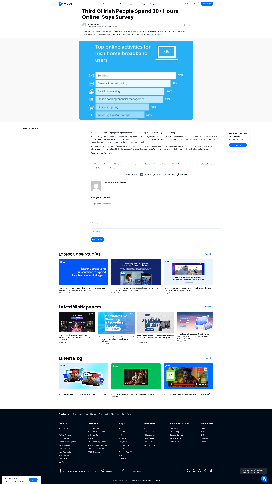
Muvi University (65, 455)
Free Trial (191, 4)
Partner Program (65, 435)
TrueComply (104, 414)
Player (129, 414)
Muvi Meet (115, 414)
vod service (126, 164)
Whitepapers (149, 435)
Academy (92, 438)
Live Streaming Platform (97, 442)
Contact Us (63, 459)
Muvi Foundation (65, 452)
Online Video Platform (97, 448)
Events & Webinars (151, 432)
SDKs (203, 432)
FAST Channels (94, 452)
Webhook (205, 438)
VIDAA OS (123, 459)
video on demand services (142, 164)
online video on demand (161, 164)
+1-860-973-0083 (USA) (136, 471)
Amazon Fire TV (125, 452)
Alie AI (113, 4)
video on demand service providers (202, 164)
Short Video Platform (96, 432)
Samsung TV (124, 445)
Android (122, 432)
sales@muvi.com (112, 471)
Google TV (123, 442)
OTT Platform (93, 428)
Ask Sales (207, 4)
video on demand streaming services (103, 168)
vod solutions (123, 168)
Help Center (175, 428)
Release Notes (175, 438)
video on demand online (180, 164)
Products (103, 4)
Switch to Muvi (149, 445)
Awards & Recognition (67, 442)
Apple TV (122, 438)
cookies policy (21, 481)
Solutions (134, 4)
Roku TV (122, 455)
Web (121, 428)
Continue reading (155, 34)
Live (80, 414)
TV (123, 414)
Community (174, 432)
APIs (203, 428)
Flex (86, 414)
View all (208, 254)
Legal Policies (64, 448)
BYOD (203, 435)
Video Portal (175, 442)
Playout (93, 414)
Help (143, 4)
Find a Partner (64, 438)
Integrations (205, 442)
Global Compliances (67, 445)
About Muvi (63, 428)
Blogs (146, 428)
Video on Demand (95, 435)
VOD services (186, 139)
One (74, 414)
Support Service (176, 435)
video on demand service (112, 164)
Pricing (123, 4)
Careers (62, 432)
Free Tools (148, 442)
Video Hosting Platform (97, 445)
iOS (120, 435)
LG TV (121, 448)
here (110, 153)
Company (153, 4)
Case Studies (149, 438)
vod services (96, 164)
